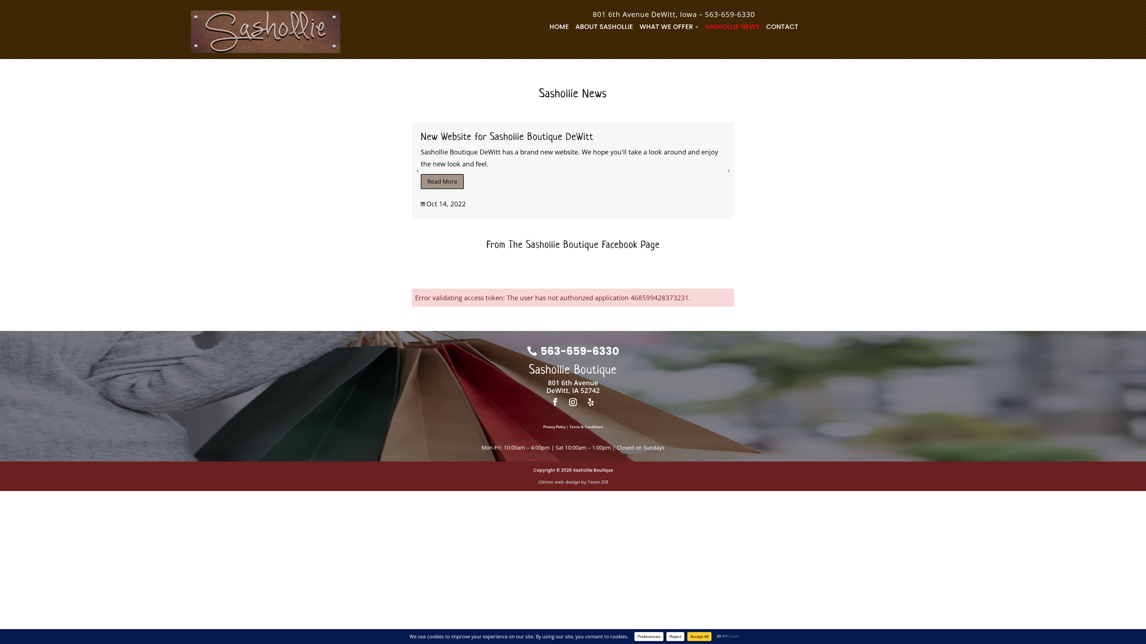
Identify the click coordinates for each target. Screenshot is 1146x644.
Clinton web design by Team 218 (573, 482)
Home (559, 28)
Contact (782, 28)
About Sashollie (604, 28)
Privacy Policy (554, 426)
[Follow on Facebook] (555, 402)
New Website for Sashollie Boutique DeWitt (507, 136)
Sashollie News (733, 28)
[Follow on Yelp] (591, 402)
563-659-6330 (730, 14)
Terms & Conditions (586, 426)
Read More (442, 181)
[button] (728, 170)
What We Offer (666, 28)
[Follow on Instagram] (573, 402)
